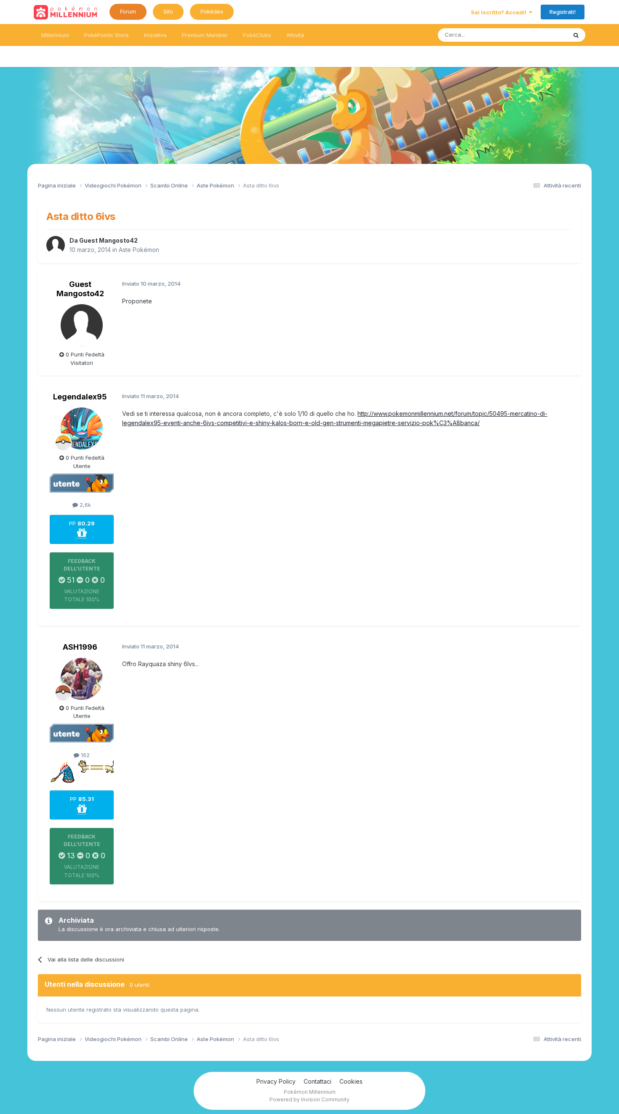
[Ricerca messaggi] (576, 35)
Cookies (351, 1081)
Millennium (55, 35)
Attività (295, 35)
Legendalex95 (80, 396)
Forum (128, 11)
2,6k (84, 504)
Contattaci (317, 1081)
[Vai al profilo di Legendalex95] (82, 428)
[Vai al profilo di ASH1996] (82, 679)
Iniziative (155, 35)
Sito (168, 11)
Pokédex (211, 11)
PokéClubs (257, 35)
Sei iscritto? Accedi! (500, 12)
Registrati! (563, 11)
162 (84, 755)
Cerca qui (543, 35)
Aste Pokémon (139, 249)
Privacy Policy (276, 1081)
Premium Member (205, 35)
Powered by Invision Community (309, 1099)
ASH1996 (80, 647)
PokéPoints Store (106, 35)
